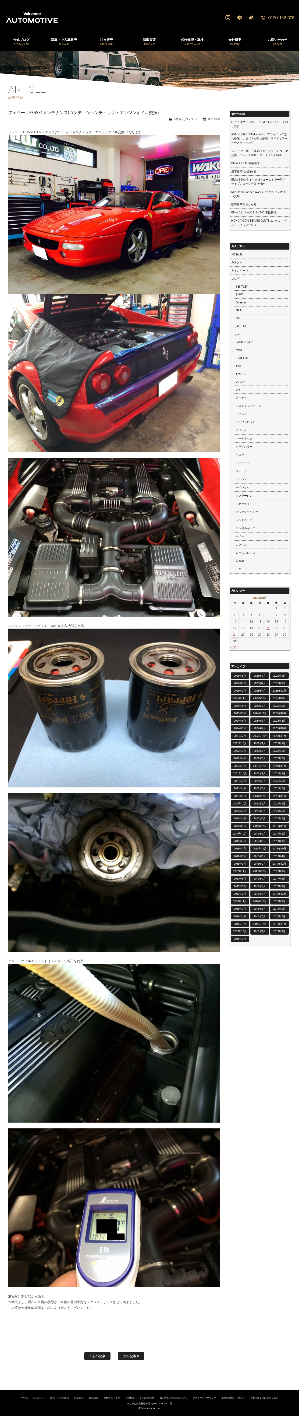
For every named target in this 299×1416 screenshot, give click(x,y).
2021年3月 (260, 788)
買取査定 (93, 1397)
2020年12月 (260, 796)
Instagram (227, 17)
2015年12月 (260, 923)
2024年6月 (240, 720)
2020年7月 (240, 811)
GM (238, 318)
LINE (239, 17)
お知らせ (178, 119)
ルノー (240, 536)
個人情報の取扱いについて (174, 1397)
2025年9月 (279, 698)
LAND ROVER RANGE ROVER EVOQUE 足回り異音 (259, 124)
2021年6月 (260, 781)
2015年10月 (240, 931)
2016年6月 (260, 908)
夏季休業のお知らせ (243, 171)
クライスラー (244, 447)
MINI (239, 350)
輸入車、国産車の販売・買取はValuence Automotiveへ (89, 17)
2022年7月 (240, 750)
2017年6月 (279, 878)
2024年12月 (260, 713)
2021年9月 (260, 773)
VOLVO (240, 382)
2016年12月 (279, 893)
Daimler (241, 302)
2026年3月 (279, 683)
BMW (239, 294)
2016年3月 (260, 916)
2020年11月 (279, 796)
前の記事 (98, 1356)
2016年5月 (279, 908)
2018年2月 (260, 863)
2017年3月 (279, 886)
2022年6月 (260, 750)
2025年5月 (240, 713)
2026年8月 (240, 675)
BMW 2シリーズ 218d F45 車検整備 (253, 212)
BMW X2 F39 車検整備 (245, 163)
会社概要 (130, 1397)
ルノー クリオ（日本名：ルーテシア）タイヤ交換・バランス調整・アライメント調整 (259, 153)
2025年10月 (260, 698)
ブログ (235, 279)
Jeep (238, 334)
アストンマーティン (248, 406)
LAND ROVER (244, 342)
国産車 (240, 561)
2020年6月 (260, 811)
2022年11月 (279, 736)
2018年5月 (260, 856)
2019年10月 (240, 833)
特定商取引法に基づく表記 (264, 1397)
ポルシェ (241, 479)
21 (268, 628)
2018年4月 (279, 856)
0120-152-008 (281, 17)
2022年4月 (240, 758)
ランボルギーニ (245, 528)
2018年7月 (240, 856)
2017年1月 (260, 893)
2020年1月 (240, 826)
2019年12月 (260, 826)
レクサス (241, 544)
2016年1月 (240, 923)
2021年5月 (279, 781)
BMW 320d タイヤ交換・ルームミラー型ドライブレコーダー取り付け (258, 181)
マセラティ (243, 504)
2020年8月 (279, 803)
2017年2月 (240, 893)
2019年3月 (279, 841)
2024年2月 (260, 728)
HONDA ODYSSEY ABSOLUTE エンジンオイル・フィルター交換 (259, 223)
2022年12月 (260, 736)
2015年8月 (279, 931)
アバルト (241, 414)
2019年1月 (240, 848)
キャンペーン (239, 270)
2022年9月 (260, 743)
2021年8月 (279, 773)
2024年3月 (240, 728)
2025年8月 (240, 705)
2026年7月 (260, 675)
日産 (238, 569)
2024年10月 (279, 713)
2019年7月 (240, 841)
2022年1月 (240, 766)
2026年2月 (240, 690)
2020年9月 (260, 803)
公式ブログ (39, 1397)
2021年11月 (279, 766)
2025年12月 (279, 690)
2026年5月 (240, 683)
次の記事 (130, 1356)
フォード (241, 471)
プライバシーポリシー (204, 1397)
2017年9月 (279, 871)
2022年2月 (279, 758)
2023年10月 (279, 728)
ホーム (24, 1397)
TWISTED (242, 374)
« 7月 (233, 647)
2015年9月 (260, 931)
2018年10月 (279, 848)
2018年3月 (240, 863)
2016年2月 (279, 916)
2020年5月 (279, 811)
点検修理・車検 (112, 1397)
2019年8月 (279, 833)
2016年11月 (240, 901)
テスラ (240, 455)
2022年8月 (279, 743)
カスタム (236, 262)
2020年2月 (279, 818)
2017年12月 (279, 863)
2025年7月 (260, 705)
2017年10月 (260, 871)
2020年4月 (240, 818)
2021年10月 (240, 773)
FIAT (238, 310)
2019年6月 (260, 841)
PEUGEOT (242, 358)
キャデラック (244, 438)
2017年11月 (240, 871)
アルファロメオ (245, 422)
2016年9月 (279, 901)
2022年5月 (279, 750)
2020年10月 (240, 803)
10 (234, 621)
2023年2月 (240, 736)
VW (238, 390)
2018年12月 (260, 848)
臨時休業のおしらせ (243, 204)
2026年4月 (260, 683)
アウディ (241, 398)
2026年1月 (260, 690)
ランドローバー (245, 520)
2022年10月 (240, 743)
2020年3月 (260, 818)
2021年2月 (279, 788)
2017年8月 (240, 878)
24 (234, 635)
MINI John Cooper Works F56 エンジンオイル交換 (258, 194)
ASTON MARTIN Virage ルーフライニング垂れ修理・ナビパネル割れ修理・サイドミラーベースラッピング (259, 138)
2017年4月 (260, 886)
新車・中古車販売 (59, 1397)
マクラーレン (244, 496)
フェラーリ (192, 119)
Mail (251, 17)
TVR (238, 366)
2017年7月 (260, 878)
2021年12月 (260, 766)
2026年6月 (279, 675)
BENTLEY (242, 287)
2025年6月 (279, 705)
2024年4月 (279, 720)
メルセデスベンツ (247, 512)
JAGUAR (241, 326)
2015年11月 (279, 923)
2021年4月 (240, 788)
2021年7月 (240, 781)
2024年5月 (260, 720)
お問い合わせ (147, 1397)
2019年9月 (260, 833)
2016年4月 (240, 916)
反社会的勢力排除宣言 (233, 1397)
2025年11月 (240, 698)
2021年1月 (240, 796)
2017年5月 (240, 886)
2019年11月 (279, 826)
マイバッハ (243, 487)
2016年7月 (240, 908)
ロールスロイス (245, 553)
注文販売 (79, 1397)
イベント (241, 430)
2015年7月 (240, 938)
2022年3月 (260, 758)
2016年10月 (260, 901)
